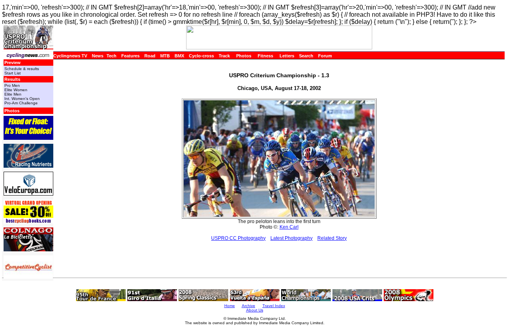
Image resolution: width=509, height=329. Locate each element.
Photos (243, 55)
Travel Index (273, 306)
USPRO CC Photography (238, 238)
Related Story (332, 238)
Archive (248, 306)
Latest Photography (291, 238)
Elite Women (15, 90)
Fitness (265, 55)
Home (229, 306)
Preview (12, 62)
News (97, 55)
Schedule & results (21, 69)
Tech (112, 55)
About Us (254, 310)
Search (306, 55)
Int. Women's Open (22, 98)
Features (130, 55)
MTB (165, 55)
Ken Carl (289, 227)
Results (12, 79)
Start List (12, 73)
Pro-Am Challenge (21, 103)
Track (224, 55)
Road (149, 55)
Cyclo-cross (201, 55)
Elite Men (12, 94)
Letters (287, 55)
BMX (179, 55)
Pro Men (12, 85)
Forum (325, 55)
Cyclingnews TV (70, 55)
